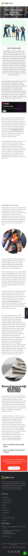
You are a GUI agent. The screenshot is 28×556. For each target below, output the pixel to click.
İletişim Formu (6, 536)
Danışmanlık (6, 510)
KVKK (14, 547)
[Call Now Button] (25, 553)
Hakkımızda (6, 497)
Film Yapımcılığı (6, 502)
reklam (13, 209)
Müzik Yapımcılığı (7, 500)
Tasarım (5, 507)
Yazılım (4, 505)
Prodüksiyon (11, 422)
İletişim (4, 520)
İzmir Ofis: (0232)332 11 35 (9, 533)
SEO (4, 515)
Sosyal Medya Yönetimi (8, 518)
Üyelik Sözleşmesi (21, 547)
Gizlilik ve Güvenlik (6, 547)
